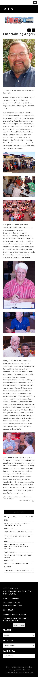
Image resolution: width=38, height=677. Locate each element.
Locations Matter (25, 500)
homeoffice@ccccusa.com (14, 614)
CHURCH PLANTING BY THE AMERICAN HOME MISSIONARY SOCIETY (16, 547)
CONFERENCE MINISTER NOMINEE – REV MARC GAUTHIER (18, 524)
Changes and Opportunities (14, 517)
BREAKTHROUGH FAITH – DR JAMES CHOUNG (18, 556)
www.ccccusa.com (11, 598)
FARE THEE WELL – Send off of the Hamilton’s (17, 537)
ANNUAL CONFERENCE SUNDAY (16, 564)
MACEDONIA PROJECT (13, 570)
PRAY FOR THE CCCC (12, 532)
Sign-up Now (19, 625)
